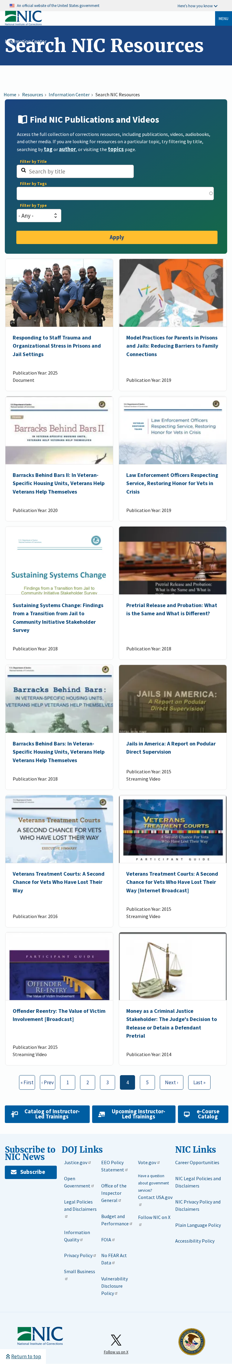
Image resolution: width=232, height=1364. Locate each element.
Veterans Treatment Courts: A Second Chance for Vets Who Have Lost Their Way (59, 882)
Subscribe (32, 1171)
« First (26, 1082)
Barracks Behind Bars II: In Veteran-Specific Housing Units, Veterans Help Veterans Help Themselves (59, 483)
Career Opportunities (197, 1162)
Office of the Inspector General (114, 1193)
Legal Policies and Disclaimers (80, 1205)
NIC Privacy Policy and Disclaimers (198, 1205)
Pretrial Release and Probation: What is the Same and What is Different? (171, 609)
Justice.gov (75, 1162)
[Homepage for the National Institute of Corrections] (40, 1343)
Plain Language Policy (198, 1225)
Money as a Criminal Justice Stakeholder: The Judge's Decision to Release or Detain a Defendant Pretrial (171, 1023)
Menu (223, 18)
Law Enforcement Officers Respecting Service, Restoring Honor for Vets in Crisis (172, 483)
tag (48, 149)
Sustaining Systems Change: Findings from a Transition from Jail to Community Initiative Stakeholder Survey (58, 617)
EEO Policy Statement (112, 1166)
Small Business (79, 1271)
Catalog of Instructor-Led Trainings (52, 1114)
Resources (32, 94)
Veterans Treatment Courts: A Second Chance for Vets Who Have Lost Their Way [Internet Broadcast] (172, 882)
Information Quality (77, 1236)
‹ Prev (47, 1082)
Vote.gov (147, 1162)
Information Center (26, 41)
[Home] (23, 24)
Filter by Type (33, 205)
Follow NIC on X (154, 1217)
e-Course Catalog (208, 1114)
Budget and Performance (115, 1220)
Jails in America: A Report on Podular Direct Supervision (171, 747)
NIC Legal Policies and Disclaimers (198, 1182)
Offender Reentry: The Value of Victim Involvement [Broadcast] (59, 1014)
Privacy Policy (78, 1255)
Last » (196, 1080)
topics (116, 149)
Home (10, 94)
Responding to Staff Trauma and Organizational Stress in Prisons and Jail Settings (57, 346)
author (67, 149)
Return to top (26, 1356)
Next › (169, 1080)
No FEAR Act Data (114, 1259)
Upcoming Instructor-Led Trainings (138, 1114)
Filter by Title (33, 161)
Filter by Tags (33, 183)
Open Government (77, 1182)
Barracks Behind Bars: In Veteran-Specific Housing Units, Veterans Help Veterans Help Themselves (59, 752)
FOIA (106, 1240)
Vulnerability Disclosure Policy (114, 1286)
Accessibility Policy (194, 1241)
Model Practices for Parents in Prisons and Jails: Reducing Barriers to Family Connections (172, 346)
